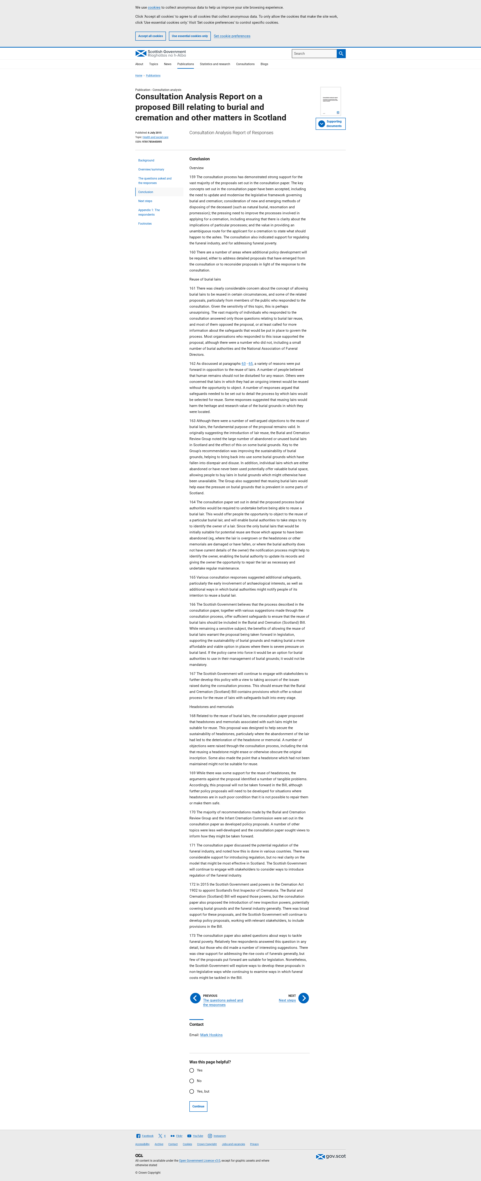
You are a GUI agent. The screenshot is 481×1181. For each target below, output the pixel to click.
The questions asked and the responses (155, 181)
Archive (159, 1144)
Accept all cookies (150, 36)
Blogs (264, 64)
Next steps (145, 201)
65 (251, 363)
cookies (154, 7)
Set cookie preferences (232, 36)
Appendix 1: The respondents (149, 212)
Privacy (254, 1144)
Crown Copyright (207, 1144)
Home (138, 75)
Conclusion (145, 192)
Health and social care (155, 137)
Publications (185, 64)
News (167, 64)
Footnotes (145, 223)
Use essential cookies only (190, 36)
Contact (173, 1144)
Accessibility (142, 1144)
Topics (153, 64)
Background (146, 160)
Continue (198, 1106)
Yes (200, 1070)
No (199, 1081)
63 (244, 363)
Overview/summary (151, 169)
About (139, 64)
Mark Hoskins (211, 1035)
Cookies (187, 1144)
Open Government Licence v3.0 (199, 1160)
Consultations (245, 64)
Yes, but (203, 1091)
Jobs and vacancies (233, 1144)
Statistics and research (215, 64)
